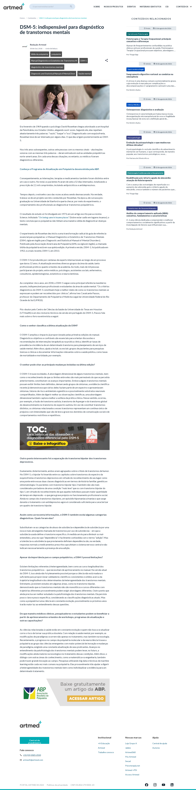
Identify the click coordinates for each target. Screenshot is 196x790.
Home (22, 18)
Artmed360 (130, 752)
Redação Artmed (135, 229)
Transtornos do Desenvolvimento (142, 208)
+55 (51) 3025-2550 (32, 755)
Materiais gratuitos (150, 6)
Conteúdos (32, 18)
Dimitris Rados (135, 90)
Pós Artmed (130, 756)
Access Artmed (132, 774)
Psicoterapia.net (132, 765)
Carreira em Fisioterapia (138, 34)
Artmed (101, 748)
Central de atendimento (34, 741)
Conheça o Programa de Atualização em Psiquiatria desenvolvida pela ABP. (59, 169)
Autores (156, 748)
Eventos (131, 6)
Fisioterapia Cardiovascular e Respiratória (145, 173)
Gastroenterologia (136, 69)
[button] (184, 6)
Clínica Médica (134, 105)
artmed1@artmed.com (33, 760)
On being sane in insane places (53, 217)
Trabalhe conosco (106, 752)
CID (167, 6)
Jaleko (128, 748)
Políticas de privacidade (57, 785)
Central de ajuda (159, 743)
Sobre (97, 6)
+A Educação (104, 743)
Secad (128, 761)
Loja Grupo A (131, 743)
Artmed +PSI (131, 770)
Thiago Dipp (133, 54)
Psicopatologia (134, 138)
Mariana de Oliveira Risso (139, 158)
